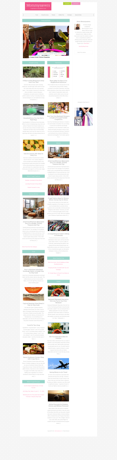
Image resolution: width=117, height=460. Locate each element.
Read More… (87, 43)
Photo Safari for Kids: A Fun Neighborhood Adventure (58, 81)
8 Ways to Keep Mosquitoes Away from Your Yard (33, 81)
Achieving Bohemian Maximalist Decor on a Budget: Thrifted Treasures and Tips (33, 223)
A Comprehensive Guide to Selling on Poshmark (58, 234)
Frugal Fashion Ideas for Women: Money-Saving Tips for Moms (58, 199)
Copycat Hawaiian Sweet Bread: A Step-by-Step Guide (33, 304)
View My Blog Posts (83, 46)
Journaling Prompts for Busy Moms (33, 184)
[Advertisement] (83, 77)
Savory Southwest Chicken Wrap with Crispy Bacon (33, 358)
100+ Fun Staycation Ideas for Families (58, 337)
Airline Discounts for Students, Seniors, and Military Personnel (58, 405)
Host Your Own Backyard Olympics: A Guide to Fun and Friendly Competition (58, 117)
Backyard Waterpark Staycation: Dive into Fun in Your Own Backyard (58, 300)
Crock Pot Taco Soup (33, 325)
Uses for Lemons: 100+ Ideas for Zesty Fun (33, 154)
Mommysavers (38, 5)
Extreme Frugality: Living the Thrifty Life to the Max (46, 53)
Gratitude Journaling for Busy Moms (33, 180)
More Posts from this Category (29, 246)
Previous (24, 41)
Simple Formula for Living (34, 187)
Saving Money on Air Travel (58, 372)
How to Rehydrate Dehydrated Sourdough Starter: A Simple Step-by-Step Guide (33, 271)
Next (67, 41)
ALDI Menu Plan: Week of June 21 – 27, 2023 (33, 391)
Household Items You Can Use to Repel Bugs (33, 119)
